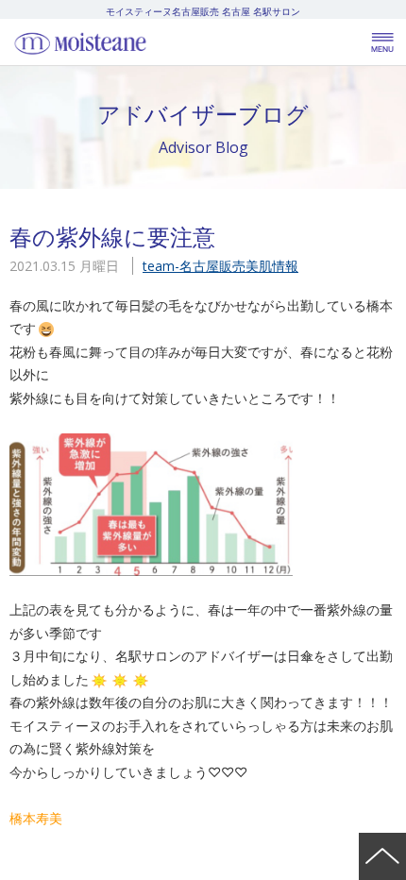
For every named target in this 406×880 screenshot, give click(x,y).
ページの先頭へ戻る (382, 856)
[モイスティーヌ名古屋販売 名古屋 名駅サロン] (122, 42)
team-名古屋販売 (194, 266)
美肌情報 (271, 266)
